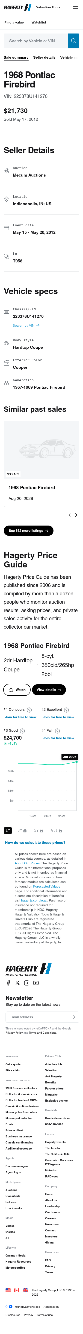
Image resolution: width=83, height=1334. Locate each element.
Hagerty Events (55, 1141)
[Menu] (75, 7)
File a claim (13, 1070)
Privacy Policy (14, 1032)
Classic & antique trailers (22, 1106)
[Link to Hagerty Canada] (16, 1290)
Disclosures (13, 1314)
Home (49, 1194)
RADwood (51, 1176)
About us (51, 1200)
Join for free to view (20, 717)
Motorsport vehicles (19, 1118)
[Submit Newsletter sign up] (73, 1017)
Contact (50, 1230)
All (7, 1237)
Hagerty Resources (18, 1261)
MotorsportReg (15, 1267)
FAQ (48, 1260)
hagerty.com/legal (34, 900)
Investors (51, 1236)
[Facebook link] (8, 983)
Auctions (11, 1189)
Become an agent (17, 1166)
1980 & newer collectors (21, 1087)
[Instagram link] (26, 983)
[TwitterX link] (17, 983)
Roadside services (57, 1118)
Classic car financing (19, 1142)
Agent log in (13, 1172)
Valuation (51, 1070)
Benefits (50, 1082)
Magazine (51, 1094)
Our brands (52, 1212)
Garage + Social (16, 1255)
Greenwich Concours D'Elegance (59, 1162)
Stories (10, 1231)
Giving (49, 1242)
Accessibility (51, 1306)
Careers (50, 1218)
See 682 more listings (26, 531)
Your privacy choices (27, 1306)
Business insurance (19, 1136)
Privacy (50, 1266)
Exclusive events (56, 1100)
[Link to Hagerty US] (8, 1290)
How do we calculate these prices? (35, 843)
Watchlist (39, 22)
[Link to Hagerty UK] (25, 1290)
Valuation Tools (48, 7)
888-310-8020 (54, 1124)
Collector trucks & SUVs (22, 1100)
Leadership (52, 1206)
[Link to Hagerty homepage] (29, 969)
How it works (14, 1208)
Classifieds (13, 1195)
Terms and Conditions (42, 1032)
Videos (10, 1225)
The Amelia (52, 1148)
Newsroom (52, 1224)
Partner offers (54, 1088)
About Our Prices (27, 863)
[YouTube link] (36, 983)
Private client (14, 1130)
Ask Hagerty (53, 1076)
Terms (49, 1272)
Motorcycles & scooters (21, 1112)
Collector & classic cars (21, 1094)
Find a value (14, 22)
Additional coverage (19, 1148)
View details (46, 690)
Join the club (53, 1064)
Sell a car (12, 1201)
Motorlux (51, 1170)
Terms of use (45, 1314)
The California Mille (57, 1154)
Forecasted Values (46, 886)
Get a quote (13, 1064)
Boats (9, 1124)
